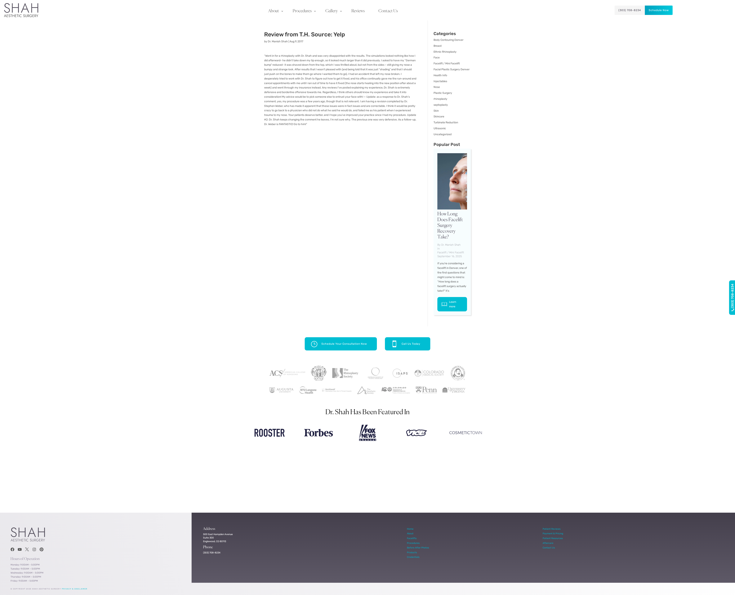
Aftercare (548, 543)
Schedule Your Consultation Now (344, 343)
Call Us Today (411, 343)
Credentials (413, 557)
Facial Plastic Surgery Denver (452, 69)
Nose (437, 87)
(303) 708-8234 (629, 10)
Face (437, 57)
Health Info (440, 75)
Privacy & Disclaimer (74, 589)
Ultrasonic (440, 128)
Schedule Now (659, 10)
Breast (438, 45)
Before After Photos (418, 547)
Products (412, 552)
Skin (436, 110)
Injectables (440, 81)
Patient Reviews (551, 528)
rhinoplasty (440, 99)
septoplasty (441, 104)
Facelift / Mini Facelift (447, 63)
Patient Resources (553, 538)
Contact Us (388, 11)
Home (410, 528)
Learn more (452, 304)
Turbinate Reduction (446, 122)
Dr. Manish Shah (278, 41)
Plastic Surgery (443, 93)
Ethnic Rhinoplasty (445, 51)
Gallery (331, 11)
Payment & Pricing (553, 533)
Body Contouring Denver (448, 40)
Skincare (439, 116)
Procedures (302, 11)
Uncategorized (443, 134)
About (273, 11)
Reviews (358, 11)
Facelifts (411, 538)
